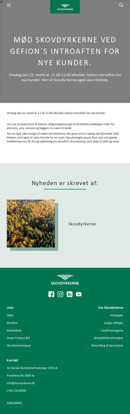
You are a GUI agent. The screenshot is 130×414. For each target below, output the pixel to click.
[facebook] (51, 294)
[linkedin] (69, 294)
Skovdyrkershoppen (19, 345)
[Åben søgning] (119, 5)
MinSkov (12, 323)
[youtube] (78, 294)
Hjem (10, 315)
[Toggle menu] (9, 5)
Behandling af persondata (107, 345)
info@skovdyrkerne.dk (21, 383)
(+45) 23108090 (16, 390)
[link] (65, 6)
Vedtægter (116, 315)
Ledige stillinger (113, 323)
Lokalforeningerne (112, 330)
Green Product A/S (18, 338)
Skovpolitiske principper (108, 338)
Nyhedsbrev (14, 330)
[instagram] (60, 294)
